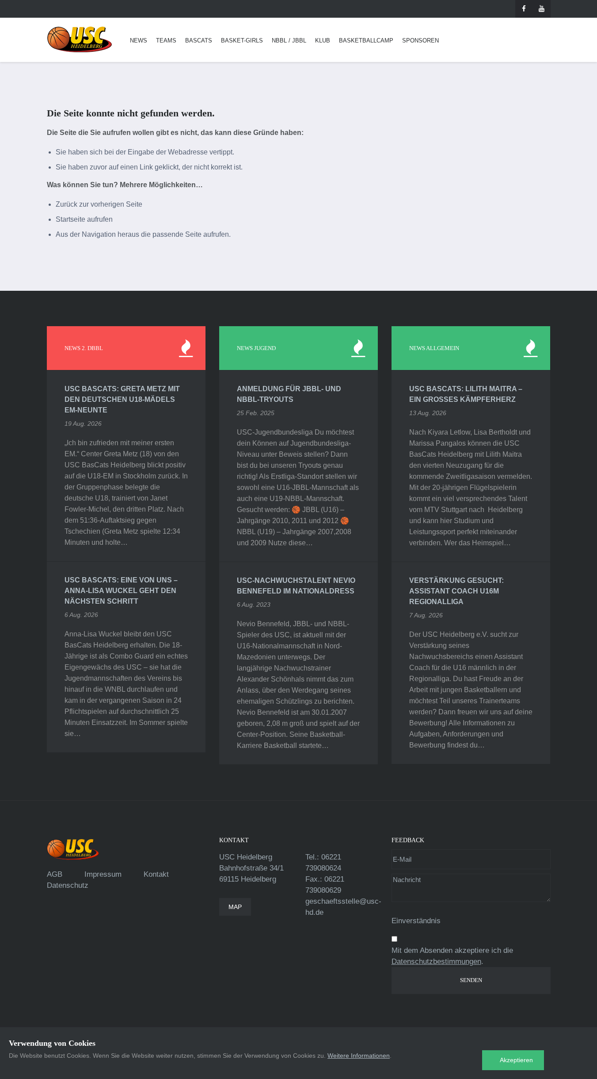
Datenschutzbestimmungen (436, 961)
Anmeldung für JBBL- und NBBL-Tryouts (289, 394)
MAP (235, 906)
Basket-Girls (242, 40)
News (138, 40)
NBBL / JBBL (289, 40)
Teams (166, 40)
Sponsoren (420, 40)
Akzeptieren (516, 1060)
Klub (322, 40)
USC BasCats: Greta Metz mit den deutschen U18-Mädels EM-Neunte (122, 399)
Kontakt (156, 874)
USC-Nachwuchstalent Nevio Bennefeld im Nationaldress (296, 586)
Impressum (103, 874)
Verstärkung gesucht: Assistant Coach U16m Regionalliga (456, 591)
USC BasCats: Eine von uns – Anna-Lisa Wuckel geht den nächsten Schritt (121, 590)
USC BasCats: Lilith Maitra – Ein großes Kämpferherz (465, 394)
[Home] (79, 40)
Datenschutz (67, 885)
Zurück (66, 204)
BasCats (198, 40)
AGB (54, 874)
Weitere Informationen (358, 1055)
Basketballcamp (366, 40)
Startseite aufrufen (84, 219)
